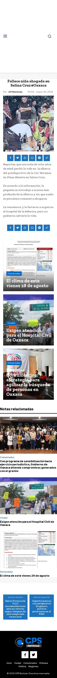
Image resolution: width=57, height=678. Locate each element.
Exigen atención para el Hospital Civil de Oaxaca (27, 523)
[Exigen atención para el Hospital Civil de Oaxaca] (28, 319)
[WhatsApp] (25, 158)
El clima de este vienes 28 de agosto (24, 575)
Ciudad (11, 323)
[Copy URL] (47, 158)
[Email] (32, 158)
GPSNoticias (15, 92)
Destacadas (14, 273)
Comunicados (7, 457)
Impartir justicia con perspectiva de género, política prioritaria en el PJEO (41, 607)
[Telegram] (39, 158)
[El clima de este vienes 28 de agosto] (28, 265)
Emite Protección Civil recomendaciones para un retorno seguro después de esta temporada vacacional (15, 608)
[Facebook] (10, 158)
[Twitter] (17, 158)
